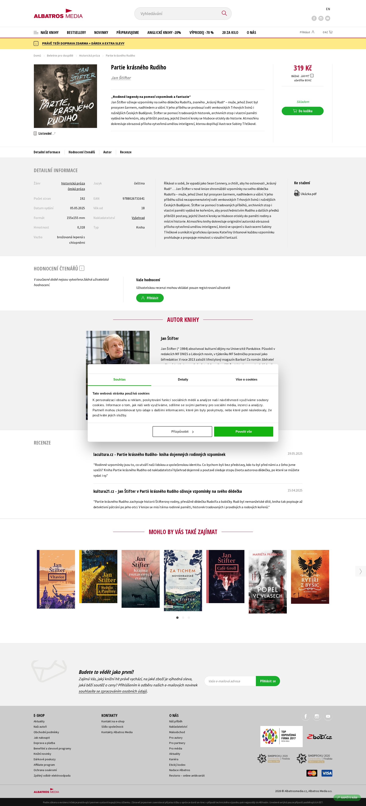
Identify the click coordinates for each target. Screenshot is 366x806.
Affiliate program (44, 765)
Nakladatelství (178, 726)
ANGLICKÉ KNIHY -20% (164, 32)
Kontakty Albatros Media (117, 732)
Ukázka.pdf (306, 194)
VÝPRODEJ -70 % (202, 32)
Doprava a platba (44, 743)
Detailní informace (47, 152)
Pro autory (176, 738)
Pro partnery (177, 743)
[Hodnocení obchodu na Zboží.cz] (317, 735)
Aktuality (39, 721)
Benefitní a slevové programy (52, 748)
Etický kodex (177, 765)
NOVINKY (101, 32)
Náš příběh (175, 721)
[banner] (58, 10)
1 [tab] (177, 617)
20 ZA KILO (230, 32)
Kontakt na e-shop (113, 721)
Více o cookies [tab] (246, 379)
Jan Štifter (121, 77)
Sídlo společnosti (112, 726)
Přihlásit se (268, 681)
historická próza (73, 183)
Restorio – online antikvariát (187, 775)
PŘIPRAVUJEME (127, 32)
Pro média (175, 748)
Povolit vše (244, 431)
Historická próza (89, 55)
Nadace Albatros (179, 770)
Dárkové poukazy (45, 759)
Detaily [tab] (183, 379)
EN (328, 9)
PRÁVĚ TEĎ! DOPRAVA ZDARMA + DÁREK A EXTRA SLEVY (83, 43)
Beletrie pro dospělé (60, 55)
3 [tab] (189, 617)
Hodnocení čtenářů (82, 152)
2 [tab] (183, 617)
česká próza (76, 189)
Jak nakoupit (42, 738)
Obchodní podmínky (46, 732)
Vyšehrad (138, 218)
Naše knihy (49, 32)
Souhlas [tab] (119, 379)
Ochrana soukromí (45, 770)
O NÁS (251, 32)
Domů (37, 55)
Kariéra (173, 759)
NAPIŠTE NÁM (349, 798)
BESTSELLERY (76, 32)
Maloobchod (177, 732)
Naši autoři (40, 726)
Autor (107, 152)
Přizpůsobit (180, 431)
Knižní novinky (42, 754)
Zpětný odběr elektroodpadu (52, 775)
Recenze (126, 152)
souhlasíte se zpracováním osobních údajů (113, 691)
